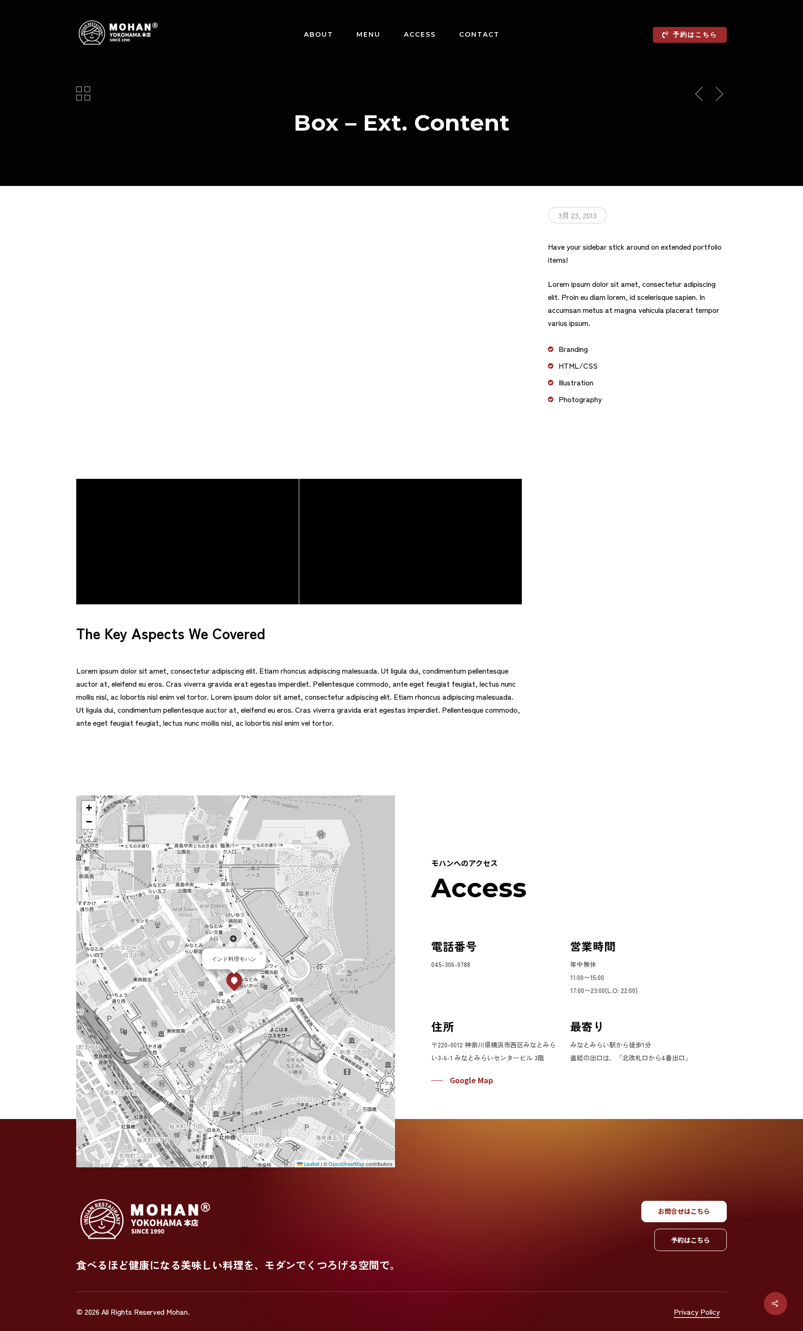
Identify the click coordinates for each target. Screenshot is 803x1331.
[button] (234, 980)
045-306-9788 (450, 964)
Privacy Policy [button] (697, 1311)
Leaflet (311, 1163)
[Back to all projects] (83, 93)
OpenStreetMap (346, 1163)
